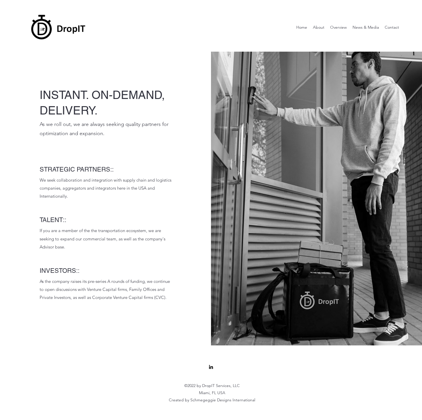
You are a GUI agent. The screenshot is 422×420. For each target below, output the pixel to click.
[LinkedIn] (211, 367)
